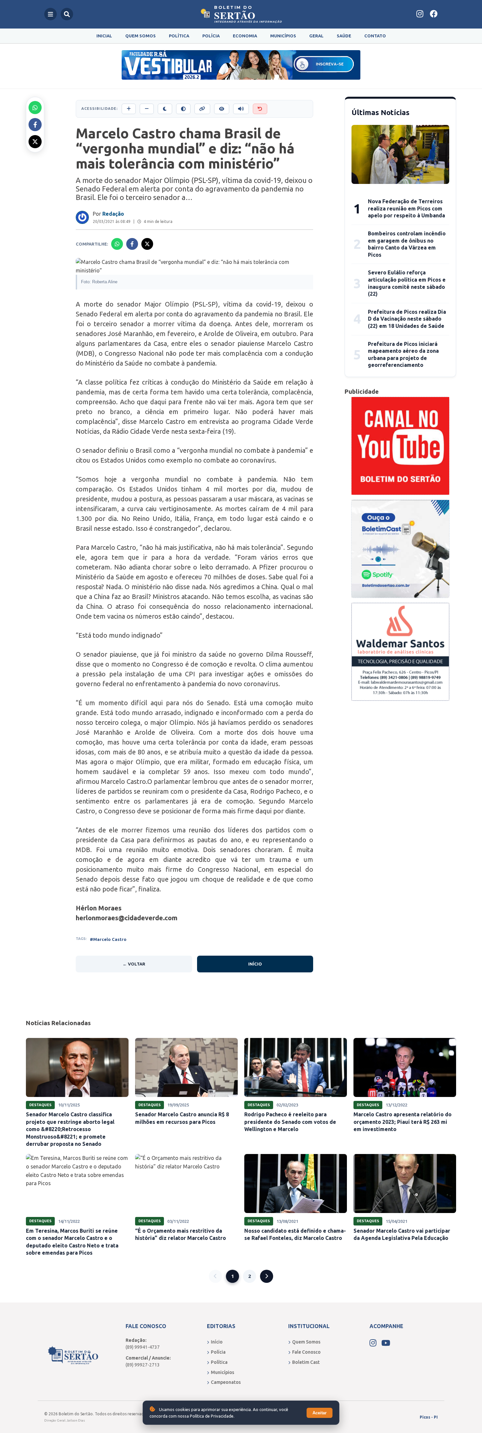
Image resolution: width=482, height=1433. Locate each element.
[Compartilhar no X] (35, 141)
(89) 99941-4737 (143, 1347)
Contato (375, 35)
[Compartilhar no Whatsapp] (35, 107)
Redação (113, 214)
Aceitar (319, 1412)
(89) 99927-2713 (143, 1364)
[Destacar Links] (202, 109)
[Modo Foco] (221, 109)
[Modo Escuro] (165, 109)
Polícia (211, 35)
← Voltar (134, 964)
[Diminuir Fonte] (147, 109)
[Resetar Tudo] (260, 109)
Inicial (104, 35)
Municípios (283, 35)
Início (255, 964)
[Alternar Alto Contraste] (183, 109)
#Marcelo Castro (108, 939)
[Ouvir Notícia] (241, 109)
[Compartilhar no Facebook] (35, 124)
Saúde (344, 35)
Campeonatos (226, 1382)
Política (179, 35)
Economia (245, 35)
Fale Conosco (306, 1352)
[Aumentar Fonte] (129, 109)
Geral (316, 35)
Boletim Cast (306, 1362)
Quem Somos (140, 35)
